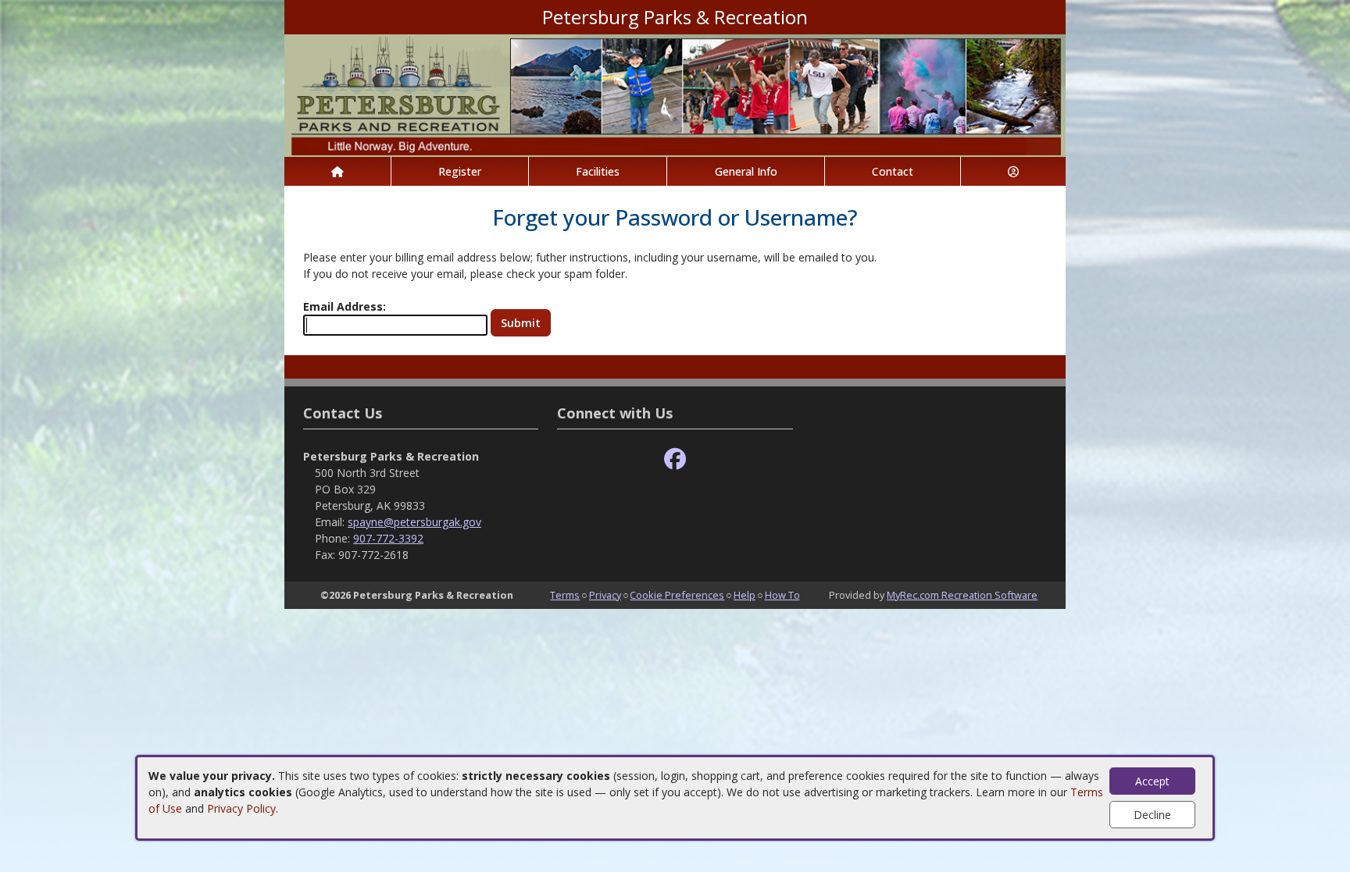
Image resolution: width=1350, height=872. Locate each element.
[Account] (1013, 171)
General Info (746, 171)
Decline (1152, 814)
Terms (565, 595)
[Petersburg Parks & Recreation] (675, 94)
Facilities (598, 171)
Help (744, 595)
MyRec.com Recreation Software (962, 595)
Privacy (605, 595)
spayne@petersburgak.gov (414, 521)
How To (782, 595)
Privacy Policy (241, 808)
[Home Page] (337, 171)
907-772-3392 (388, 538)
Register (459, 171)
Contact (892, 171)
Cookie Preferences (677, 595)
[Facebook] (675, 459)
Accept (1152, 781)
